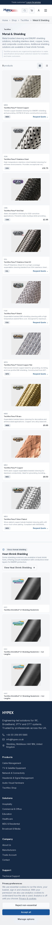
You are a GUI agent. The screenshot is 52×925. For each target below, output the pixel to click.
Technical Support (11, 876)
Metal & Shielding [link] (41, 20)
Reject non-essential (26, 905)
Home (5, 20)
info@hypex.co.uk (15, 739)
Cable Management (11, 763)
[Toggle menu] (46, 10)
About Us (6, 845)
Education (7, 814)
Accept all (26, 912)
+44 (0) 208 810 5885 (16, 735)
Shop (14, 20)
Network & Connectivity (13, 773)
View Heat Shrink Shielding (18, 567)
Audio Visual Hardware (13, 783)
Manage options (26, 919)
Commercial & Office (12, 809)
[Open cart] (32, 10)
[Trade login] (39, 10)
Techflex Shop (9, 788)
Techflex (25, 20)
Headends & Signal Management (18, 778)
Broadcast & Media (11, 829)
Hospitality (7, 804)
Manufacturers (9, 850)
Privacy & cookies (27, 898)
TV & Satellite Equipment (14, 768)
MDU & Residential (11, 824)
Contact (6, 860)
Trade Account (9, 855)
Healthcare (7, 819)
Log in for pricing (33, 2)
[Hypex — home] (10, 10)
